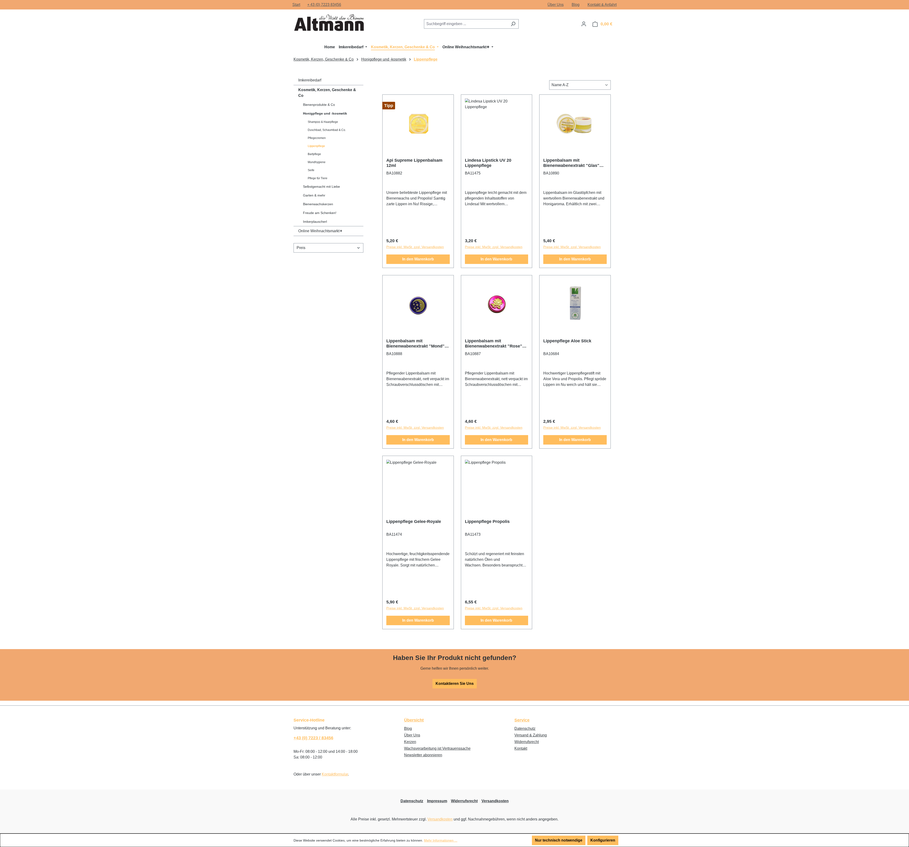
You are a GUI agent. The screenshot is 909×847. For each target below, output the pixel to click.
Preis (301, 248)
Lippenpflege (316, 146)
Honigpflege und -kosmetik (325, 113)
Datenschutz (524, 729)
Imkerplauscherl (315, 221)
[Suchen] (513, 24)
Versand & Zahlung (530, 735)
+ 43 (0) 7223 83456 (324, 5)
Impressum (437, 801)
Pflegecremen (317, 138)
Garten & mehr (314, 195)
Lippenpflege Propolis (487, 521)
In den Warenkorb (418, 259)
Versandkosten (495, 801)
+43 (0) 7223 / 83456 (313, 738)
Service (522, 720)
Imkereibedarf (309, 80)
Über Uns (556, 5)
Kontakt (520, 748)
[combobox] (466, 24)
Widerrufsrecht (526, 742)
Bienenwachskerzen (318, 204)
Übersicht (414, 720)
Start (296, 5)
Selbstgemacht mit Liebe (321, 186)
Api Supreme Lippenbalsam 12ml (414, 163)
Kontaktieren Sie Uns (455, 684)
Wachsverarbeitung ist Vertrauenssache (437, 748)
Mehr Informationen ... (440, 840)
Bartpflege (314, 154)
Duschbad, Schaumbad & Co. (327, 130)
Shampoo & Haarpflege (323, 122)
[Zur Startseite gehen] (329, 23)
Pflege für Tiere (317, 178)
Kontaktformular (335, 774)
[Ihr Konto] (583, 24)
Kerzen (410, 742)
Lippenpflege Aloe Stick (567, 341)
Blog (575, 5)
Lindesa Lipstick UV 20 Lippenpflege (488, 163)
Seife (311, 170)
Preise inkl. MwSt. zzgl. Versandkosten (415, 247)
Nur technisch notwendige (558, 840)
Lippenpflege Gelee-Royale (413, 521)
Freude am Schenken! (319, 213)
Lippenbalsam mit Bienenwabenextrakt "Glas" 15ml (571, 163)
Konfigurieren (602, 840)
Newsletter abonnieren (423, 755)
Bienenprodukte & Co (319, 105)
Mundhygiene (316, 162)
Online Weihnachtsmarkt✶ (320, 231)
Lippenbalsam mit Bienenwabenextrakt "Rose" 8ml (493, 344)
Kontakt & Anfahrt (602, 5)
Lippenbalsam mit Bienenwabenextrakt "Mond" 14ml (415, 344)
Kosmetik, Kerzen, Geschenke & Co (327, 93)
